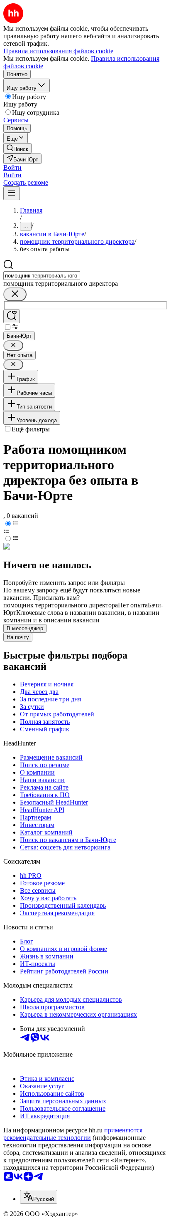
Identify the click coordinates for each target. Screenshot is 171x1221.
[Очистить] (15, 294)
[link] (17, 148)
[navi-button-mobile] (11, 193)
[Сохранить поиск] (11, 316)
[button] (12, 167)
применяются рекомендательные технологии (72, 1134)
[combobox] (41, 275)
